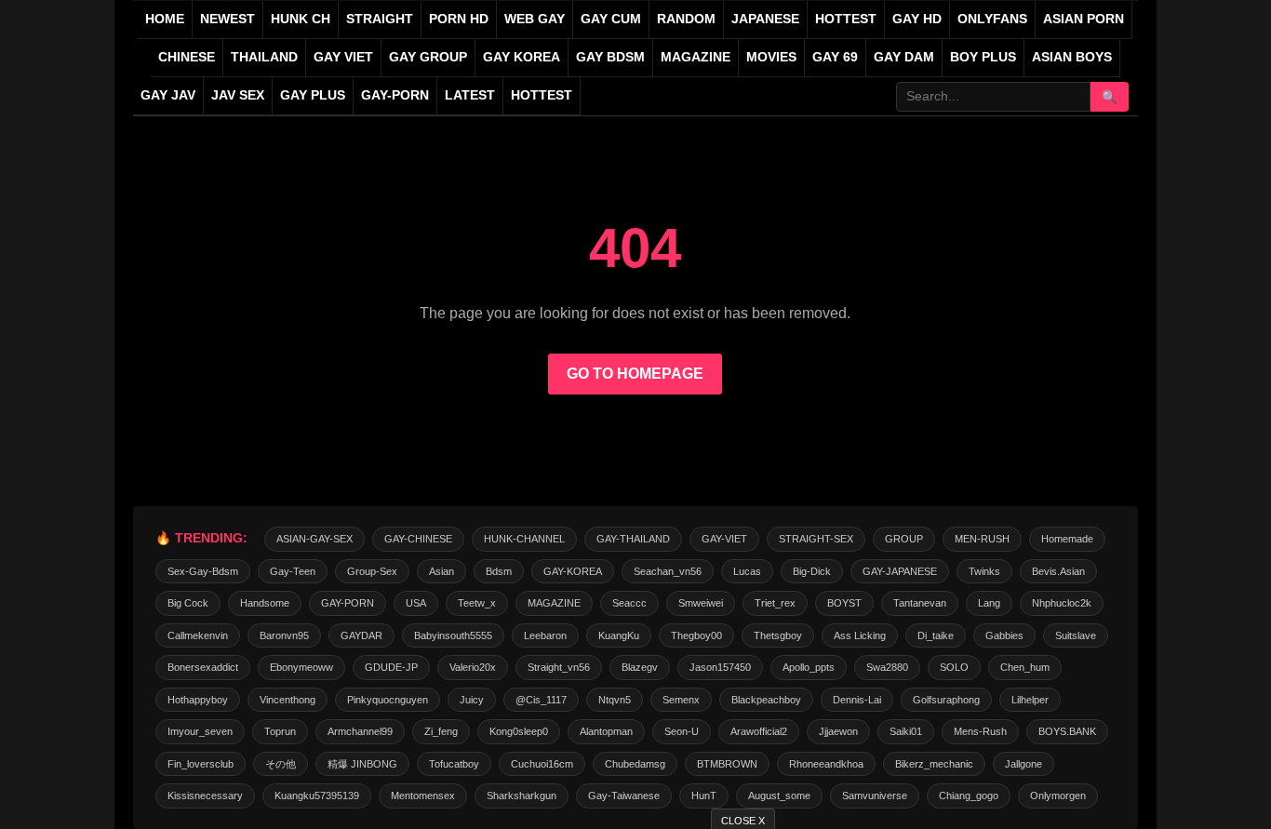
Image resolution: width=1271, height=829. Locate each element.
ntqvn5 (614, 699)
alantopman (606, 731)
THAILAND (264, 57)
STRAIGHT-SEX (816, 538)
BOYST (844, 602)
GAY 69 (835, 57)
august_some (779, 795)
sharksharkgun (521, 795)
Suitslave (1075, 635)
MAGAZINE (695, 57)
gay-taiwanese (624, 795)
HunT (703, 795)
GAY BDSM (610, 57)
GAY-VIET (724, 538)
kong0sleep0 (518, 731)
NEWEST (227, 19)
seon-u (681, 731)
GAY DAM (904, 57)
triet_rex (775, 602)
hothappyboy (197, 699)
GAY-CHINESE (418, 538)
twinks (984, 571)
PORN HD (458, 19)
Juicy (472, 699)
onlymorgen (1058, 795)
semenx (681, 699)
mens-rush (980, 731)
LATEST (470, 95)
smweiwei (700, 602)
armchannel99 (360, 731)
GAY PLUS (312, 95)
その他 (280, 763)
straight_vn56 (559, 667)
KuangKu (618, 635)
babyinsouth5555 (453, 635)
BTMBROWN (727, 763)
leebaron (545, 635)
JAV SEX (237, 95)
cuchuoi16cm (542, 763)
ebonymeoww (301, 667)
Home (164, 19)
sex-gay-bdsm (202, 571)
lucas (747, 571)
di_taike (935, 635)
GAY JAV (167, 95)
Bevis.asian (1058, 571)
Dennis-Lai (857, 699)
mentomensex (423, 795)
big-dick (812, 571)
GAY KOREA (521, 57)
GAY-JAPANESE (900, 571)
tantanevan (919, 602)
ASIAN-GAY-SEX (314, 538)
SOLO (954, 667)
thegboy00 (696, 635)
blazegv (640, 667)
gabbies (1004, 635)
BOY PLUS (983, 57)
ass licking (860, 635)
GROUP (904, 538)
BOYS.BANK (1067, 731)
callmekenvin (197, 635)
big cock (187, 602)
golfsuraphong (946, 699)
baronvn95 (284, 635)
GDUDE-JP (391, 667)
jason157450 (720, 667)
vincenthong (287, 699)
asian (441, 571)
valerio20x (472, 667)
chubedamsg (635, 763)
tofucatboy (454, 763)
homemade (1067, 538)
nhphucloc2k (1061, 602)
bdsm (499, 571)
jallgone (1023, 763)
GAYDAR (361, 635)
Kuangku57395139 (316, 795)
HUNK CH (300, 19)
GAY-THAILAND (633, 538)
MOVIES (771, 57)
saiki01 (906, 731)
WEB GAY (534, 19)
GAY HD (917, 19)
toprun (280, 731)
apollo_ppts (809, 667)
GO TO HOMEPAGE (635, 373)
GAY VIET (343, 57)
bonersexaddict (202, 667)
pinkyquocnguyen (387, 699)
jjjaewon (838, 731)
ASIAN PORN (1083, 19)
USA (416, 602)
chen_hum (1025, 667)
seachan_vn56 (668, 571)
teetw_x (477, 602)
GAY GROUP (428, 57)
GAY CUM (611, 19)
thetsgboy (778, 635)
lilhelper (1030, 699)
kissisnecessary (205, 795)
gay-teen (292, 571)
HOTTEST (845, 19)
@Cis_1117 (541, 699)
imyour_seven (200, 731)
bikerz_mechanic (934, 763)
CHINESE (186, 57)
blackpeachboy (766, 699)
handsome (264, 602)
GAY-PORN (347, 602)
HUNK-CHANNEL (524, 538)
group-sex (372, 571)
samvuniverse (874, 795)
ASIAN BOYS (1072, 57)
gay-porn (395, 95)
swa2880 (887, 667)
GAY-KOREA (572, 571)
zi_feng (441, 731)
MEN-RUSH (982, 538)
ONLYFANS (992, 19)
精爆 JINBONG (362, 763)
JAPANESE (765, 19)
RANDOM (686, 19)
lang (989, 602)
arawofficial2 (758, 731)
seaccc (629, 602)
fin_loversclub (200, 763)
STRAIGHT (379, 19)
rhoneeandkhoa (826, 763)
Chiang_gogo (968, 795)
